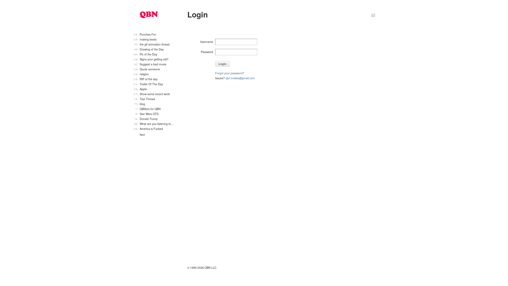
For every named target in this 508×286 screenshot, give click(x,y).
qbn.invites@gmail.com (240, 78)
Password (207, 52)
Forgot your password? (229, 73)
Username (206, 41)
